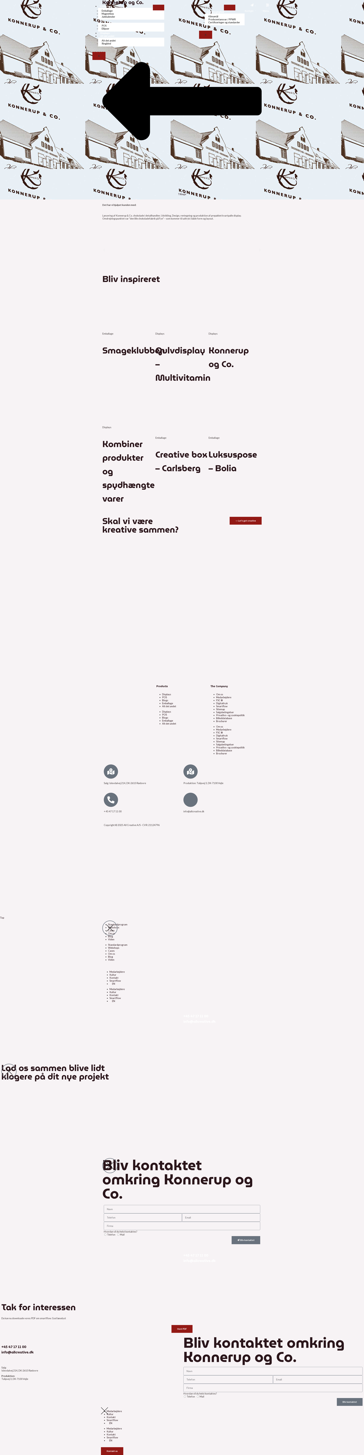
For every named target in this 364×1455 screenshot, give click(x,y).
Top (2, 917)
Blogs (165, 700)
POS (102, 21)
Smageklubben (133, 350)
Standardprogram (117, 944)
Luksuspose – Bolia (233, 461)
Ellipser (105, 28)
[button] (104, 250)
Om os (219, 694)
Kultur (112, 974)
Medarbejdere (223, 697)
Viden (111, 939)
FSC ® (219, 700)
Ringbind (106, 43)
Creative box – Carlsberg (181, 461)
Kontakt (113, 977)
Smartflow (222, 706)
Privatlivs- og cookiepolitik (230, 715)
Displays (105, 33)
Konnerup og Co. (229, 357)
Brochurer (221, 721)
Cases (111, 950)
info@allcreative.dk (199, 1021)
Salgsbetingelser (225, 712)
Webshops (113, 947)
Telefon (111, 1234)
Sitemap (220, 709)
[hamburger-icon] (158, 7)
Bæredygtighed (215, 12)
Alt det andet (107, 36)
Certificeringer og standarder (224, 22)
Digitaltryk (222, 703)
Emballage (106, 6)
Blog (110, 936)
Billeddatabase (224, 718)
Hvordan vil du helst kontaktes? (120, 1231)
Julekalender (108, 16)
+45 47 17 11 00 (195, 1016)
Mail (122, 1234)
